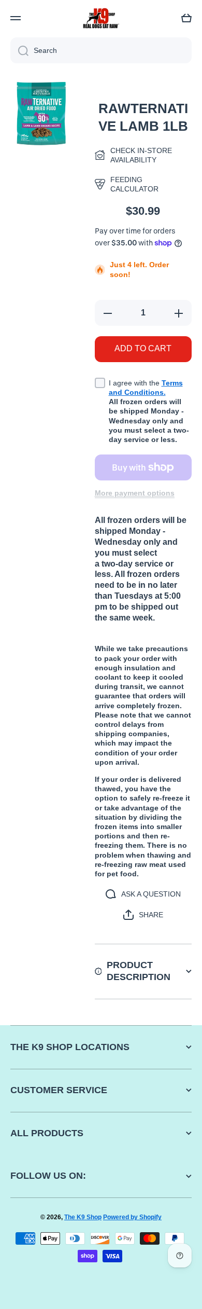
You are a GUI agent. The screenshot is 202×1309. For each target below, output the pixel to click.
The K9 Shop (83, 1217)
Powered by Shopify (132, 1217)
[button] (186, 18)
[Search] (19, 50)
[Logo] (101, 18)
